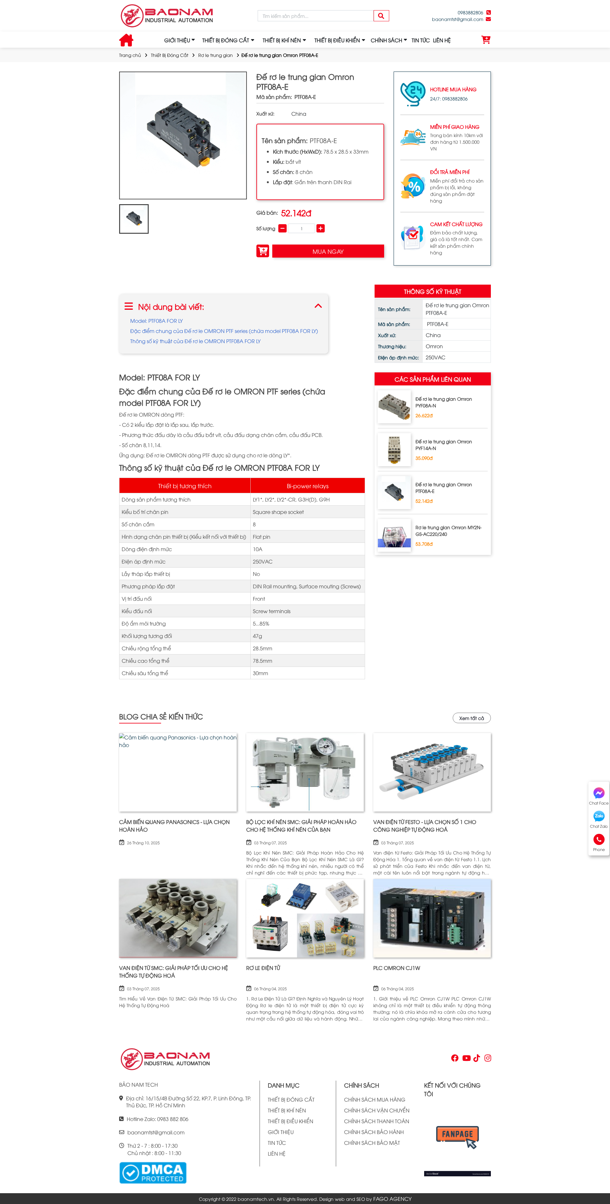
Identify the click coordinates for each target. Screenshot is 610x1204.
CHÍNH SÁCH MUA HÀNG (374, 1099)
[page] (454, 1059)
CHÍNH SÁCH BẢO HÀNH (374, 1131)
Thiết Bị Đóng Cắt (169, 55)
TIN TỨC (421, 40)
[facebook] (457, 1139)
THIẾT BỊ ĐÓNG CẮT (291, 1099)
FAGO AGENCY (392, 1198)
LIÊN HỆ (442, 40)
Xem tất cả (471, 718)
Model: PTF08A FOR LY (156, 320)
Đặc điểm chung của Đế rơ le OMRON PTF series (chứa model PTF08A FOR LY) (224, 330)
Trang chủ (130, 55)
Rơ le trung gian (215, 55)
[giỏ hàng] (486, 40)
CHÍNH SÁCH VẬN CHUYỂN (377, 1110)
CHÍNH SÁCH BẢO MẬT (372, 1142)
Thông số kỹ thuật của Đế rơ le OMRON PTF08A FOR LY (195, 340)
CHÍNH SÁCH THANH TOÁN (376, 1121)
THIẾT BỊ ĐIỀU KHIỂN (290, 1121)
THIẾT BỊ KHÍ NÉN (287, 1110)
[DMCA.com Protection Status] (152, 1172)
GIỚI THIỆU (177, 40)
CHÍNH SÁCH (386, 40)
